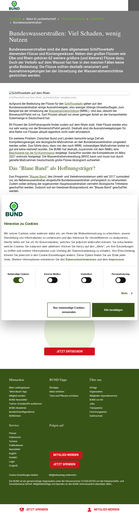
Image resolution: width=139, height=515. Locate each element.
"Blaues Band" (38, 176)
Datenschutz (96, 415)
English (12, 453)
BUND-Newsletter (18, 399)
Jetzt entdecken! (69, 351)
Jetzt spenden (37, 509)
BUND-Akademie (17, 408)
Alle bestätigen (113, 309)
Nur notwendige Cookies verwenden (69, 310)
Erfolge (93, 387)
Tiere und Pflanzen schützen (63, 395)
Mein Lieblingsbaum (19, 387)
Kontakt (13, 457)
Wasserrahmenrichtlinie (64, 111)
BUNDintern (15, 415)
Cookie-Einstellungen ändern (23, 475)
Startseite (15, 19)
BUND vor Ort (96, 399)
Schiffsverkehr (73, 103)
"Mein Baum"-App (18, 391)
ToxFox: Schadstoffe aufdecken (25, 403)
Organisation (96, 391)
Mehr (124, 293)
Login (12, 461)
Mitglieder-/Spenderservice (103, 395)
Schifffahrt (97, 19)
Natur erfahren (56, 391)
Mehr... (109, 484)
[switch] (52, 280)
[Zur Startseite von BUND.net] (14, 5)
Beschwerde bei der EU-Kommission (32, 153)
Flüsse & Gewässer (73, 19)
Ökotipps (54, 387)
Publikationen (16, 445)
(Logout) (13, 465)
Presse (12, 433)
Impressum (116, 259)
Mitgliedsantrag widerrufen (62, 475)
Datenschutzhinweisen (81, 259)
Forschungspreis (98, 411)
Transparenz (96, 408)
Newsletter (14, 449)
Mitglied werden (106, 509)
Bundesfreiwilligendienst (21, 411)
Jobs (92, 403)
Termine (13, 441)
